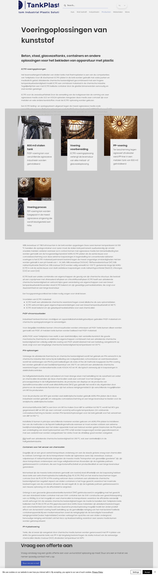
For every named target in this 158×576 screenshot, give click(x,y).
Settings (136, 572)
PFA (24, 438)
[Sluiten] (155, 572)
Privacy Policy (97, 572)
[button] (82, 12)
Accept (147, 572)
